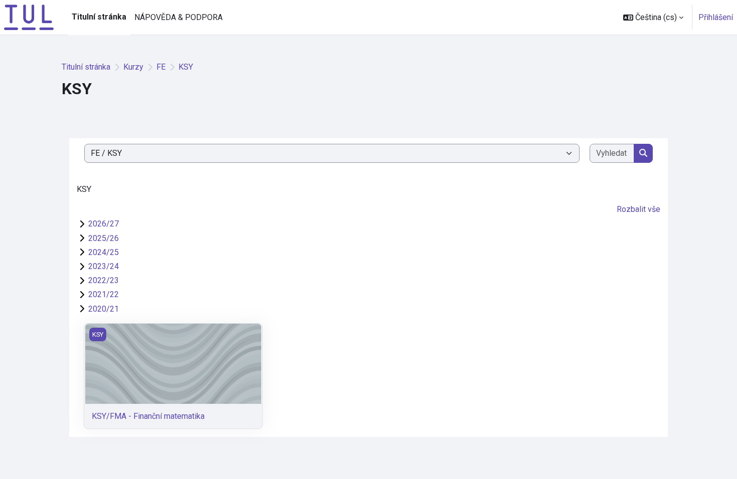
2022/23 (103, 280)
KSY (185, 67)
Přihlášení (715, 17)
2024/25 (103, 252)
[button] (653, 17)
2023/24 (103, 266)
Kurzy (133, 67)
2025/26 (103, 238)
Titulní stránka (86, 67)
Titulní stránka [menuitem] (99, 17)
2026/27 (103, 223)
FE (160, 67)
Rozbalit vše (638, 209)
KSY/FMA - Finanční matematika (148, 416)
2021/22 (103, 294)
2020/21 (103, 309)
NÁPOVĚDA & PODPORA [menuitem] (178, 17)
